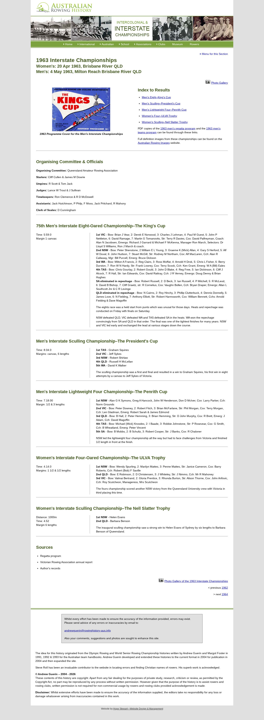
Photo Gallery (219, 82)
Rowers (194, 44)
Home (68, 44)
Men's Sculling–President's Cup (161, 103)
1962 (225, 587)
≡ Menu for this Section (214, 53)
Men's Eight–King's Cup (156, 97)
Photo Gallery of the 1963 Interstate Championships (196, 581)
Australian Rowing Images (154, 142)
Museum (177, 44)
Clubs (161, 44)
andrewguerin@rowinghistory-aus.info (87, 630)
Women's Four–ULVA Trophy (159, 115)
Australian (108, 44)
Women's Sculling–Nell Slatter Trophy (165, 122)
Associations (143, 44)
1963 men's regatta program (177, 128)
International (87, 44)
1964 (225, 594)
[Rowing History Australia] (63, 13)
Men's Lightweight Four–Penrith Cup (164, 109)
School (125, 44)
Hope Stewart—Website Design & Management (138, 708)
